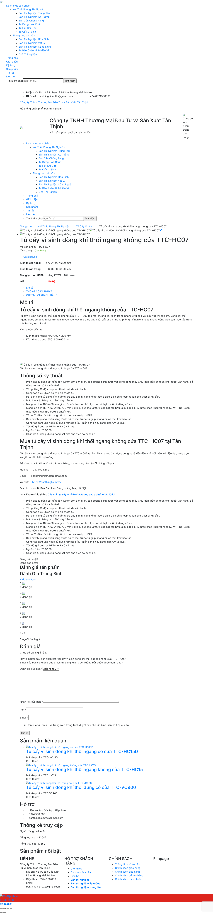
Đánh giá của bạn (31, 668)
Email (24, 717)
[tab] (109, 288)
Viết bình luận (28, 579)
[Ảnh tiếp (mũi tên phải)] (4, 912)
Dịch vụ (10, 65)
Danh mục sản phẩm (18, 5)
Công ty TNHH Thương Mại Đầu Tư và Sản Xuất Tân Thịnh (54, 102)
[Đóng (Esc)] (1, 908)
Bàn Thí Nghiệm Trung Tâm (35, 13)
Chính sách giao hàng (127, 867)
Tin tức (10, 72)
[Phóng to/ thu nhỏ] (11, 908)
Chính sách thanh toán (128, 879)
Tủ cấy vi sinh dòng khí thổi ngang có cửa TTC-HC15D (82, 751)
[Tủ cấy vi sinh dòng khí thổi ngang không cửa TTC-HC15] (61, 764)
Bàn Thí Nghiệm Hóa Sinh (34, 39)
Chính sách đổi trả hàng (129, 875)
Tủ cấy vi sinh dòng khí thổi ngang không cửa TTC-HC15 (84, 769)
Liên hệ (10, 76)
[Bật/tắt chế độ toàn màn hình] (8, 908)
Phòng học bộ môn (23, 35)
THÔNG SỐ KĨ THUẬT (39, 291)
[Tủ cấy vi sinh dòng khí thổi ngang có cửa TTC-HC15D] (59, 746)
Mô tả (29, 287)
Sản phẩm (12, 69)
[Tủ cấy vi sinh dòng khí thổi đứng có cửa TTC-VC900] (59, 782)
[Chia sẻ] (4, 908)
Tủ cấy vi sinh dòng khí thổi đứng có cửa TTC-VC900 (81, 787)
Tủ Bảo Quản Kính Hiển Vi (34, 50)
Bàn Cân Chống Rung (31, 20)
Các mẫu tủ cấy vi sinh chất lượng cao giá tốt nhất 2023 (81, 494)
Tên (23, 709)
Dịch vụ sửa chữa (81, 872)
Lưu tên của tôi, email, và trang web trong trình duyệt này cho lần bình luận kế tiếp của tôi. (76, 725)
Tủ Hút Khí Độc (27, 28)
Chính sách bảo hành (127, 871)
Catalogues (29, 256)
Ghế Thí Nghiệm (28, 54)
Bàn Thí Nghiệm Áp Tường (34, 16)
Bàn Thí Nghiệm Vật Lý (32, 42)
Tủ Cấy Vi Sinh (27, 31)
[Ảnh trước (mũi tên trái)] (1, 912)
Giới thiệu (12, 61)
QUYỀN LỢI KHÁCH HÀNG (41, 295)
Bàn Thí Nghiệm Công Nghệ (35, 46)
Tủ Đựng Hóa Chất (30, 24)
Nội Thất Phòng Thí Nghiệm (28, 9)
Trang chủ (12, 57)
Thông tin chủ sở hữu (127, 864)
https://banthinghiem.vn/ (46, 482)
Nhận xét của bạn (31, 701)
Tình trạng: (26, 250)
